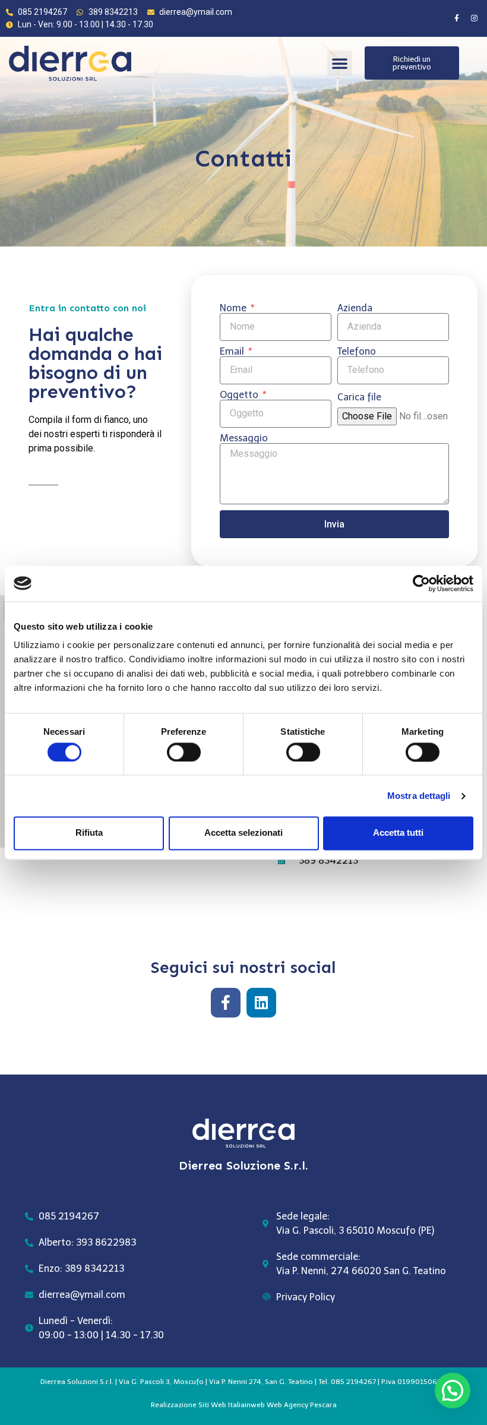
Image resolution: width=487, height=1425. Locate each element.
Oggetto (240, 395)
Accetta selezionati (243, 833)
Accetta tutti (398, 833)
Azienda (354, 308)
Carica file (359, 397)
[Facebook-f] (457, 18)
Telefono (356, 351)
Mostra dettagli (419, 796)
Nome (234, 308)
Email (233, 351)
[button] (339, 62)
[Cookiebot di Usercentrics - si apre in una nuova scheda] (421, 583)
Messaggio (244, 438)
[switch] (184, 752)
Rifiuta (89, 833)
